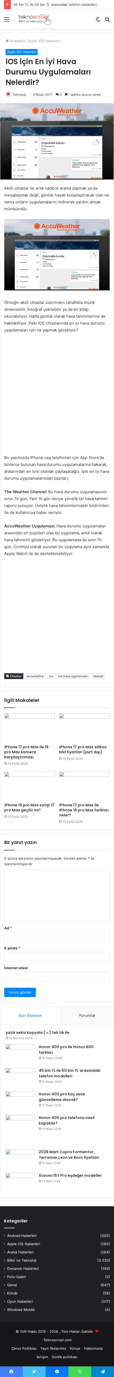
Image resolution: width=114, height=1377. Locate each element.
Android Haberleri (22, 1236)
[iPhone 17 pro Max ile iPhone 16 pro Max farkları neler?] (84, 786)
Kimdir (12, 1293)
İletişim (42, 1357)
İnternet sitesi (16, 968)
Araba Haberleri (20, 1252)
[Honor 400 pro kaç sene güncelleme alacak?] (20, 1101)
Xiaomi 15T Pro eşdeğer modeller (70, 1175)
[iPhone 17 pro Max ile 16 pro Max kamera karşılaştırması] (29, 727)
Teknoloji (19, 95)
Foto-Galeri (16, 1277)
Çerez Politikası (24, 1348)
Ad (8, 928)
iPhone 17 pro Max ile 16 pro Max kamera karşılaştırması (26, 752)
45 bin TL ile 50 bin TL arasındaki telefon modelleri (55, 4)
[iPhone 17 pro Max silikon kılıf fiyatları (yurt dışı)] (84, 727)
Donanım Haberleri (23, 1268)
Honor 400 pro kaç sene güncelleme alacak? (62, 1096)
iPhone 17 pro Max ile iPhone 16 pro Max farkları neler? (84, 810)
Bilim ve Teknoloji (21, 1260)
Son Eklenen (30, 1015)
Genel (12, 1285)
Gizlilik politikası (64, 1357)
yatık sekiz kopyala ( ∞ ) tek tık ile (37, 1032)
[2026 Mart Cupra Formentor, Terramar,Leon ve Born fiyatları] (20, 1159)
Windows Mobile (21, 1310)
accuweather (35, 676)
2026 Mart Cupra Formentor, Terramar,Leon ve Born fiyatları (69, 1154)
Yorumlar (87, 1015)
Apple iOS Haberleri (44, 41)
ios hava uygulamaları (73, 676)
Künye (75, 1348)
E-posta (12, 948)
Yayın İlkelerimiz (53, 1348)
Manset (98, 676)
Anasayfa (17, 41)
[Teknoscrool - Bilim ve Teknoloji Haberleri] (34, 19)
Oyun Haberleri (20, 1301)
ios (51, 676)
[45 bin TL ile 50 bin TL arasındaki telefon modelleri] (20, 1078)
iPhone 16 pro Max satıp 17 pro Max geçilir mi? (29, 807)
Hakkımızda (93, 1348)
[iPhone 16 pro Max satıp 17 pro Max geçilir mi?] (29, 786)
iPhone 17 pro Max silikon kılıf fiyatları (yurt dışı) (83, 749)
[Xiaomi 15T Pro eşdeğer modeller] (20, 1183)
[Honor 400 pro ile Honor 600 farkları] (20, 1054)
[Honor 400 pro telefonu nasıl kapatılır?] (20, 1130)
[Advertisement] (57, 397)
